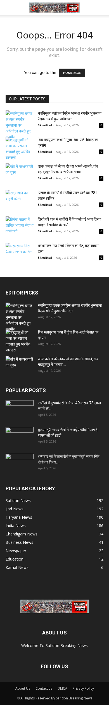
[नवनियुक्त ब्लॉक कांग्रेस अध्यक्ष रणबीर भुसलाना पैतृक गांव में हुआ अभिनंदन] (20, 125)
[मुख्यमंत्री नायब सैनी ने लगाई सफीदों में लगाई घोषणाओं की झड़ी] (20, 436)
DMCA (62, 688)
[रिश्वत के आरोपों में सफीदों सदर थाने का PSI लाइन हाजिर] (20, 202)
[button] (9, 7)
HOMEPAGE (72, 73)
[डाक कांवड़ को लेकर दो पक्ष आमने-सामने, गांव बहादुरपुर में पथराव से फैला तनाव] (20, 173)
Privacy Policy (83, 688)
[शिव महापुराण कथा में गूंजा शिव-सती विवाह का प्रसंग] (20, 148)
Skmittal (45, 125)
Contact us (43, 688)
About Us (22, 688)
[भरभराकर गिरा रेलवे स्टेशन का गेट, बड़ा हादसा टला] (20, 252)
